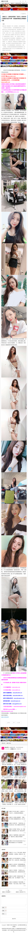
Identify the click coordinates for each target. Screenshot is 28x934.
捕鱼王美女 (7, 3)
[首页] (26, 925)
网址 (3, 913)
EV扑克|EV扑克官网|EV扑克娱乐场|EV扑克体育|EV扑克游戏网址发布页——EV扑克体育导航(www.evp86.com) (13, 80)
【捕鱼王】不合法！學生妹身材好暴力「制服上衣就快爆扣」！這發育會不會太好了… (20, 778)
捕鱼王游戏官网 (5, 717)
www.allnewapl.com (15, 701)
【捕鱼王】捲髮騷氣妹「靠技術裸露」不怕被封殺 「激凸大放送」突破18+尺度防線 (17, 884)
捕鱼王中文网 (4, 1)
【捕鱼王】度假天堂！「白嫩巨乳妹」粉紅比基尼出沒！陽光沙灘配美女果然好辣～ (17, 825)
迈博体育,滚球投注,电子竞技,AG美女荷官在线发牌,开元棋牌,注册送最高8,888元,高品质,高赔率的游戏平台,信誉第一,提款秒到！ (13, 86)
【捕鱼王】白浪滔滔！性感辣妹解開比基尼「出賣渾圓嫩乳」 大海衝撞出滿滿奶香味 (17, 866)
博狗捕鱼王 (23, 70)
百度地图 (23, 924)
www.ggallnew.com (17, 703)
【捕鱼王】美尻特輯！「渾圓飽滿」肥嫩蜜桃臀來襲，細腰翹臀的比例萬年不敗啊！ (20, 791)
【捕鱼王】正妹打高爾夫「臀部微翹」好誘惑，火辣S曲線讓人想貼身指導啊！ (7, 791)
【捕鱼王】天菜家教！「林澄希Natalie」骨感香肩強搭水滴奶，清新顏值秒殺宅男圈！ (17, 872)
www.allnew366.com (18, 695)
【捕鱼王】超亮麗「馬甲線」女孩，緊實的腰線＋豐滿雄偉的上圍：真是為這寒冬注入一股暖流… (17, 831)
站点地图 (19, 924)
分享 (19, 722)
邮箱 (4, 910)
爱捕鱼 (12, 749)
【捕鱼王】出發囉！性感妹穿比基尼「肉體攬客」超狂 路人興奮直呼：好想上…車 (17, 878)
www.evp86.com (16, 690)
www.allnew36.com (17, 692)
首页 (3, 3)
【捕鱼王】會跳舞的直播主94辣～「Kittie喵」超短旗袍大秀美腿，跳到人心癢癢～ (20, 764)
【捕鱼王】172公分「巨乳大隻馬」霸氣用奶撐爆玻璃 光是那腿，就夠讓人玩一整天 (17, 854)
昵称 (4, 907)
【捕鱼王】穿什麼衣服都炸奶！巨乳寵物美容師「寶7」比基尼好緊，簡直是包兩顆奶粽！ (17, 860)
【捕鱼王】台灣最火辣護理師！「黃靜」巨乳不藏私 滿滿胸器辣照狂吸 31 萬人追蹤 (17, 819)
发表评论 (24, 13)
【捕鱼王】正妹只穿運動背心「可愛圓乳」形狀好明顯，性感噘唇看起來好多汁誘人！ (7, 804)
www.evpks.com (16, 687)
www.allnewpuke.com (19, 698)
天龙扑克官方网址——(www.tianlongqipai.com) (14, 706)
